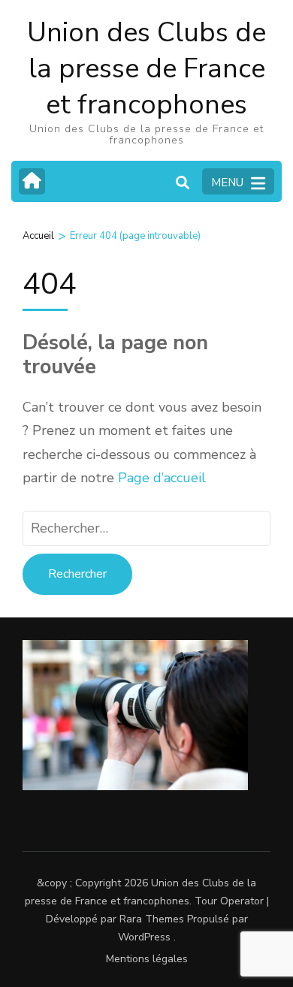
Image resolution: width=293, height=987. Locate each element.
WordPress (144, 937)
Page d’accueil (162, 478)
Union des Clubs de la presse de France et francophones (146, 68)
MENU (227, 182)
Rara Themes (151, 919)
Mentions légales (147, 959)
